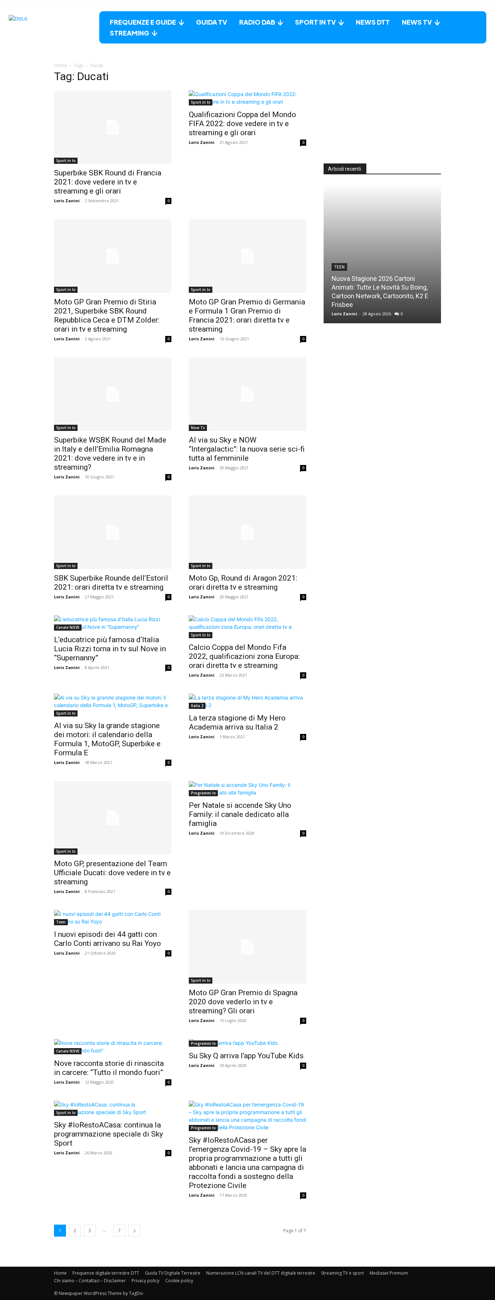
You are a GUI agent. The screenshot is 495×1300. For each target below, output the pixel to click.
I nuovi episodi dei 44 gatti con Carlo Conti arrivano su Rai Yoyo (107, 939)
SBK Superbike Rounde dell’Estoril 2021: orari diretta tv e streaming (111, 582)
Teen (61, 922)
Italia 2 (197, 705)
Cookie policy (179, 1281)
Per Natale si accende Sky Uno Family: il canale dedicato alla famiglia (240, 814)
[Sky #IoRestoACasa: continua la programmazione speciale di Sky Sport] (112, 1108)
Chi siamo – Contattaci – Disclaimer (90, 1281)
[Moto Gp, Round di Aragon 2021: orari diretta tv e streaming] (247, 532)
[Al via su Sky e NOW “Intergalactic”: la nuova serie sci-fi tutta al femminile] (247, 394)
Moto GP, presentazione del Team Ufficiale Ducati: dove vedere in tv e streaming (112, 872)
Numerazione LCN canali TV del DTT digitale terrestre (260, 1273)
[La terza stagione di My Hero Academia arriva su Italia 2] (247, 701)
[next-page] (134, 1231)
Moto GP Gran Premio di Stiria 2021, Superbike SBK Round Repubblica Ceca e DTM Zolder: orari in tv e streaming (106, 315)
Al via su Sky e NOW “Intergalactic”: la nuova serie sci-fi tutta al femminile (247, 449)
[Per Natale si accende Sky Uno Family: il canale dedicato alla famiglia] (247, 788)
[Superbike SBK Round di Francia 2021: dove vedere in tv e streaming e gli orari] (112, 127)
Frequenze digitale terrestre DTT (105, 1273)
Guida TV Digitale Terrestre (172, 1273)
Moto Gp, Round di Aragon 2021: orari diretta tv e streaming (243, 582)
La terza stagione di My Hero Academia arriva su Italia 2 (237, 722)
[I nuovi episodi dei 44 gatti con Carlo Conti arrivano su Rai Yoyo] (112, 917)
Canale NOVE (67, 627)
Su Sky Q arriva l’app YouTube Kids (246, 1055)
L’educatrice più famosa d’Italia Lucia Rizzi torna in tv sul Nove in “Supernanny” (110, 648)
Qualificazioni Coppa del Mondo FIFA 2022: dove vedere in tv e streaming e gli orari (242, 123)
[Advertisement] (382, 118)
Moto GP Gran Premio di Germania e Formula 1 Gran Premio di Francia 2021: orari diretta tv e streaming (247, 315)
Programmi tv (203, 793)
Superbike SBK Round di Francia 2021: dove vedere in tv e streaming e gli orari (107, 182)
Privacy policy (145, 1281)
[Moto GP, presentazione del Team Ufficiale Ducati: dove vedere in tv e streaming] (112, 818)
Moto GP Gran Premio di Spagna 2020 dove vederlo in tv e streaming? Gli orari (243, 1001)
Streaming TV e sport (342, 1273)
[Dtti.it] (54, 27)
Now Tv (198, 427)
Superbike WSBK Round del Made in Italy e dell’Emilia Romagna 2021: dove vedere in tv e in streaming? (110, 454)
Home (60, 65)
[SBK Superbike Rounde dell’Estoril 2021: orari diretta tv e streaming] (112, 532)
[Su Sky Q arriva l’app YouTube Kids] (247, 1043)
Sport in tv (65, 160)
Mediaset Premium (389, 1273)
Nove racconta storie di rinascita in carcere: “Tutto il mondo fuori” (109, 1068)
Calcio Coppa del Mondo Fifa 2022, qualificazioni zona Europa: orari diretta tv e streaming (244, 656)
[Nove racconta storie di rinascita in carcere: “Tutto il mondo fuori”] (112, 1046)
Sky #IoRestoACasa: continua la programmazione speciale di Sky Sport (108, 1134)
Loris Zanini (67, 200)
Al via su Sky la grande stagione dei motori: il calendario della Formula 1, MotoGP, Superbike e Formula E (107, 739)
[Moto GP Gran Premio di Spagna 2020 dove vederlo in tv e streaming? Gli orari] (247, 947)
